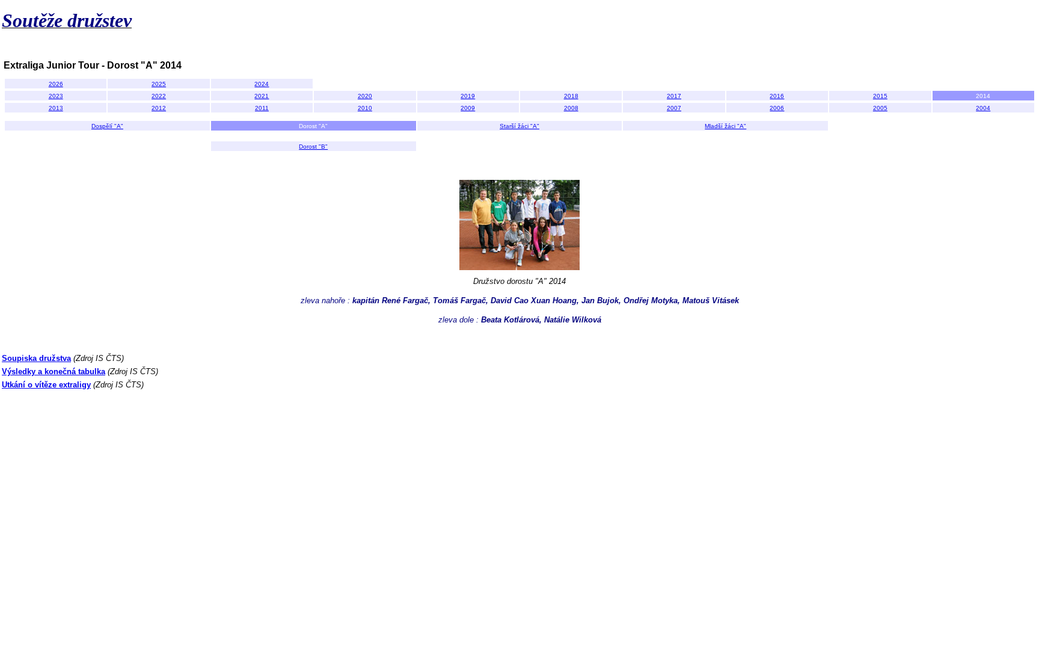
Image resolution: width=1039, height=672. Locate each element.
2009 (468, 108)
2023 (56, 96)
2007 (674, 108)
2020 (365, 96)
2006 (777, 108)
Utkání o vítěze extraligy (46, 384)
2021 (261, 96)
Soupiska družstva (36, 358)
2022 (159, 96)
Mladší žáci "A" (725, 126)
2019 (468, 96)
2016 (777, 96)
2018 (571, 96)
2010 (365, 108)
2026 (56, 84)
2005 (880, 108)
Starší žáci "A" (519, 126)
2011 (262, 108)
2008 (571, 108)
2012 (159, 108)
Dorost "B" (313, 146)
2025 (159, 84)
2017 (674, 96)
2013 (56, 108)
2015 (880, 96)
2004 (983, 108)
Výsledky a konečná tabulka (53, 371)
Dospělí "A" (107, 126)
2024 (261, 84)
